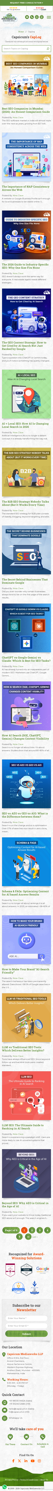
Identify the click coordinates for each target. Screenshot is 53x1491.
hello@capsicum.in (18, 1409)
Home (21, 31)
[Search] (48, 48)
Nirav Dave (18, 117)
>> (28, 1236)
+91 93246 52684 (17, 1404)
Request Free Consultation (26, 3)
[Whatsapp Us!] (4, 1487)
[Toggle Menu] (49, 17)
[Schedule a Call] (32, 17)
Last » (35, 1237)
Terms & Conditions (29, 1480)
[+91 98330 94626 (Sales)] (42, 17)
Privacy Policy (11, 1480)
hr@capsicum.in (17, 1412)
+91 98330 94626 (17, 1401)
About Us (44, 1480)
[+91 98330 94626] (37, 17)
